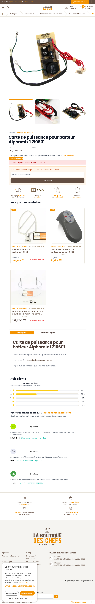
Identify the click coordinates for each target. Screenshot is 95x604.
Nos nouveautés (32, 561)
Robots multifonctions (77, 14)
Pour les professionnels (11, 556)
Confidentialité (22, 602)
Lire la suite (68, 155)
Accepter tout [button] (27, 593)
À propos (5, 552)
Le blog (28, 552)
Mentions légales (8, 602)
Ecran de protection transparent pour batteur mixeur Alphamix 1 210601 (27, 312)
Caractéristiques (47, 332)
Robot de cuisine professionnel (51, 14)
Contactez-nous (81, 2)
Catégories (14, 14)
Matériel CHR (29, 14)
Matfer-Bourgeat (24, 133)
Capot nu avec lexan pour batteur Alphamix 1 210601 (63, 250)
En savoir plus (23, 582)
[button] (11, 58)
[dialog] (19, 582)
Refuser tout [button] (11, 593)
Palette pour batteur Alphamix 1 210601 (22, 250)
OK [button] (56, 596)
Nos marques (7, 561)
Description (22, 332)
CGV (31, 602)
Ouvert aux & (17, 2)
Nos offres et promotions (31, 557)
